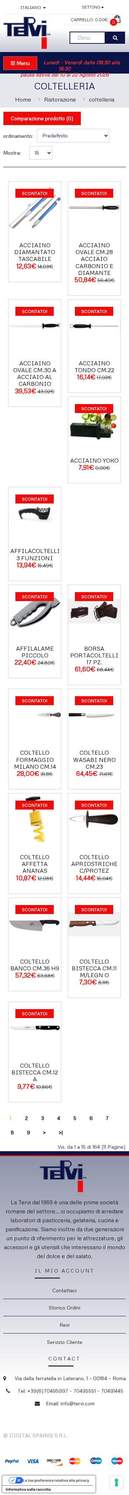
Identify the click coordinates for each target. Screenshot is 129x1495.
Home (23, 99)
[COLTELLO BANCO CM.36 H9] (35, 923)
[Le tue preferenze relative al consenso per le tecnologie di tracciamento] (116, 1482)
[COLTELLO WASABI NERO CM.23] (94, 715)
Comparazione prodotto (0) (42, 118)
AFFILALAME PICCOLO (35, 652)
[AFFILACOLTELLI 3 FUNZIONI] (35, 513)
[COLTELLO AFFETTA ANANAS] (35, 819)
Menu (22, 63)
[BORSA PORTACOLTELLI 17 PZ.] (94, 610)
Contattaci (64, 1290)
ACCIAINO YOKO (94, 460)
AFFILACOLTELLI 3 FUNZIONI (35, 554)
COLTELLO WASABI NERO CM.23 (94, 759)
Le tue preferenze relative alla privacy (56, 1480)
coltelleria (101, 99)
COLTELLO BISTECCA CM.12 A (34, 1072)
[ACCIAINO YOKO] (94, 423)
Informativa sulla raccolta (28, 1489)
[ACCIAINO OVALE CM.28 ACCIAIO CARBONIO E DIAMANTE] (94, 207)
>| (61, 1132)
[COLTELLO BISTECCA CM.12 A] (35, 1028)
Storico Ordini (64, 1307)
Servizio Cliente (64, 1342)
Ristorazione (60, 99)
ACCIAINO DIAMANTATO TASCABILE (34, 252)
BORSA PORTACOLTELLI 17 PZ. (94, 655)
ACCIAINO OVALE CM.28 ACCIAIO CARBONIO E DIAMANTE (94, 259)
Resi (64, 1325)
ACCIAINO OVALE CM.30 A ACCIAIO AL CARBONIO (34, 374)
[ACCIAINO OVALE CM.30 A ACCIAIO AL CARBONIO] (35, 325)
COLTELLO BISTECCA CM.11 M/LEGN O (94, 968)
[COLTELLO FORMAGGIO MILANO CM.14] (35, 715)
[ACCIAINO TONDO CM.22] (94, 325)
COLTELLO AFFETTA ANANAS (34, 863)
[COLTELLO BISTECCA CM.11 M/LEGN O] (94, 923)
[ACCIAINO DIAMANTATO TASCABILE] (35, 207)
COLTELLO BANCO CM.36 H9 (34, 965)
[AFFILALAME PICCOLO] (35, 610)
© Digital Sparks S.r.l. (35, 1435)
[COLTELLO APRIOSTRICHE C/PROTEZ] (94, 819)
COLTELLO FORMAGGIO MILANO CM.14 (35, 759)
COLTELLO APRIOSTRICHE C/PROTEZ (94, 863)
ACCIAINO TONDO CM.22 (94, 367)
